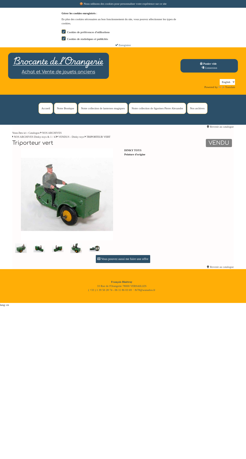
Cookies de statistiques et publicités (87, 39)
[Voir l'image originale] (67, 194)
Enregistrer (124, 45)
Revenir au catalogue (221, 126)
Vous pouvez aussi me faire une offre (124, 259)
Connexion (210, 67)
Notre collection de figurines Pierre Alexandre (157, 108)
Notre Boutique (65, 108)
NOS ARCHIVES (52, 132)
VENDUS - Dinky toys (71, 136)
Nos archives (197, 108)
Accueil (45, 108)
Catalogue (34, 132)
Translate (230, 87)
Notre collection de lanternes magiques (103, 108)
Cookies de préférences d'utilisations (88, 32)
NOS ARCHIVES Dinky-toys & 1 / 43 (35, 136)
